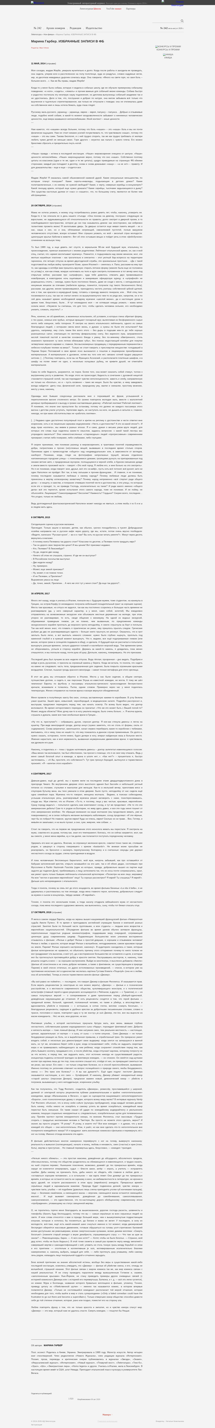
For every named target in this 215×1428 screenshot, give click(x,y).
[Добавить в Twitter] (41, 1399)
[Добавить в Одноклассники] (53, 1399)
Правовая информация (107, 1421)
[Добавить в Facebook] (37, 1399)
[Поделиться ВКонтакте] (33, 1399)
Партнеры (130, 9)
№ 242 (37, 28)
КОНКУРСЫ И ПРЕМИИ (168, 50)
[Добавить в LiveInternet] (45, 1399)
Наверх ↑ (108, 1414)
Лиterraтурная (90, 9)
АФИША (168, 58)
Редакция (75, 28)
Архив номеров (55, 28)
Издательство (94, 28)
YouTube (113, 9)
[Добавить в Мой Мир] (49, 1399)
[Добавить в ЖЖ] (57, 1399)
